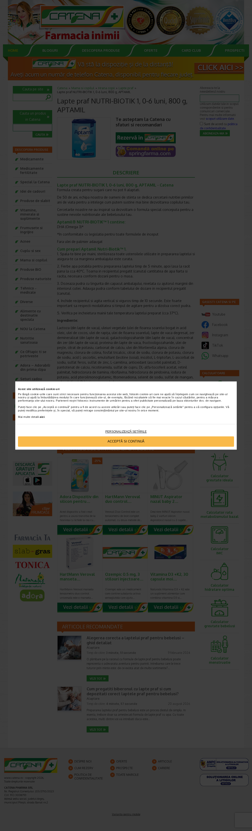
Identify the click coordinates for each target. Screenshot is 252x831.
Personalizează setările (126, 431)
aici (42, 416)
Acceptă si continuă (126, 441)
